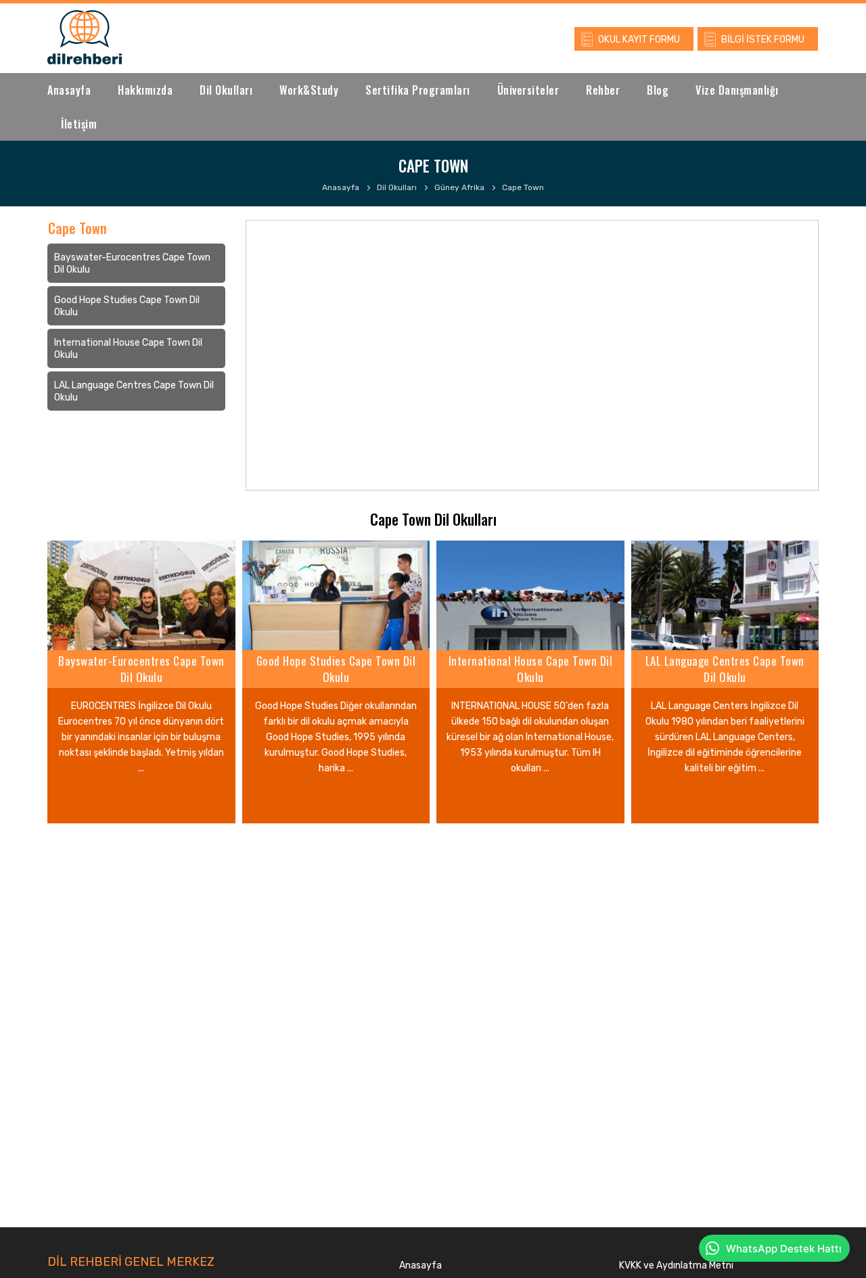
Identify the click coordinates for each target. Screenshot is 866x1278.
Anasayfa (69, 90)
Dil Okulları (226, 90)
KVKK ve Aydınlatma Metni (676, 1265)
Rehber (603, 90)
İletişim (79, 124)
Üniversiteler (528, 90)
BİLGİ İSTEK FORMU (762, 39)
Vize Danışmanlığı (737, 90)
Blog (657, 90)
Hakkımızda (145, 90)
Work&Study (308, 90)
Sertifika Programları (417, 90)
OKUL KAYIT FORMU (639, 39)
